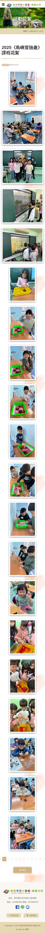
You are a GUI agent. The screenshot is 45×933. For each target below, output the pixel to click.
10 (40, 859)
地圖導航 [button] (32, 915)
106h (27, 929)
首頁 (25, 31)
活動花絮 (33, 31)
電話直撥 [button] (15, 915)
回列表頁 (22, 870)
